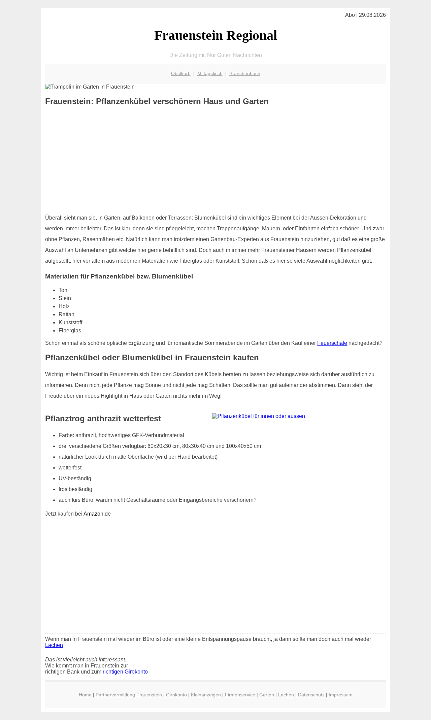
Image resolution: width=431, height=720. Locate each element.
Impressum (341, 694)
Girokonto (176, 694)
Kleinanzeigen (206, 694)
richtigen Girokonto (125, 672)
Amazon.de (97, 514)
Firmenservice (240, 694)
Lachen (54, 645)
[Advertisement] (215, 160)
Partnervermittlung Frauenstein (129, 694)
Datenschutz (311, 694)
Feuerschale (332, 343)
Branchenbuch (244, 73)
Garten (266, 694)
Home (85, 694)
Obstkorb (181, 73)
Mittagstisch (210, 73)
